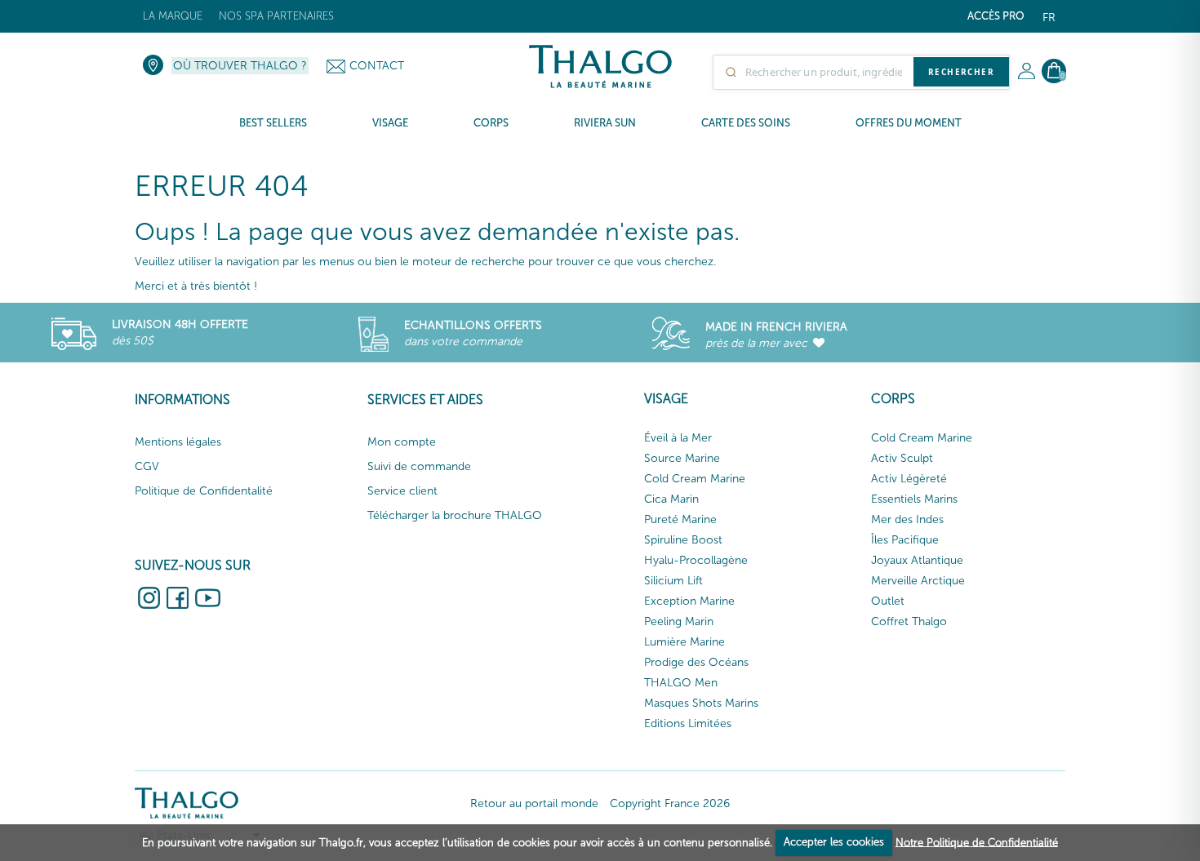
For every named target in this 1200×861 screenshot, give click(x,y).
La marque (172, 16)
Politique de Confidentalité (204, 491)
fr (1049, 17)
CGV (147, 466)
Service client (402, 491)
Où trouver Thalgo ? (240, 66)
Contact (376, 66)
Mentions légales (178, 442)
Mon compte (401, 442)
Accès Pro (995, 16)
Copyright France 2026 (670, 803)
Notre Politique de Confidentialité (977, 842)
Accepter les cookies (834, 842)
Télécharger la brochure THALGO (454, 515)
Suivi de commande (419, 466)
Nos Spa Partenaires (276, 16)
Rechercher (961, 72)
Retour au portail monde (534, 803)
